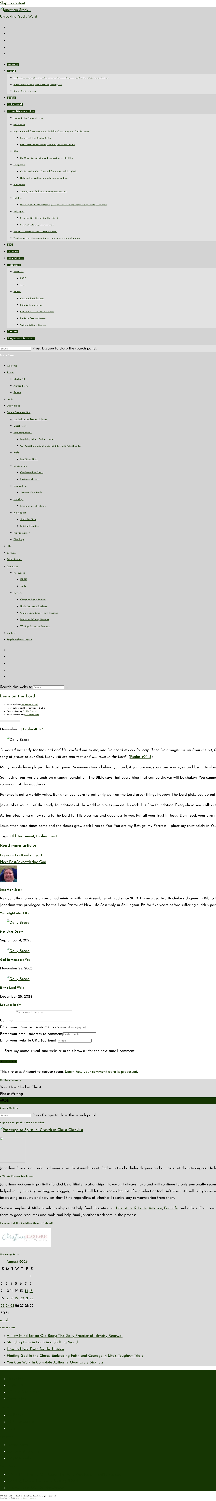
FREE (23, 579)
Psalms (42, 836)
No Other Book (29, 459)
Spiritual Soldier (29, 526)
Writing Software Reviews (35, 626)
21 (26, 1298)
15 (31, 1291)
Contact (11, 633)
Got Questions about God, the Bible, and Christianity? (50, 446)
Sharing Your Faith (31, 493)
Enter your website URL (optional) (29, 1041)
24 (8, 1306)
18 (12, 1298)
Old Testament (22, 836)
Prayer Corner (22, 533)
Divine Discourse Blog (19, 412)
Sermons (11, 553)
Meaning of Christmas (33, 506)
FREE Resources (20, 1422)
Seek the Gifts (28, 519)
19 (16, 1298)
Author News (21, 386)
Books (10, 399)
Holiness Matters (29, 479)
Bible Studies (14, 559)
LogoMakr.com (29, 1498)
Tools (23, 586)
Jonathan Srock (29, 705)
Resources (12, 566)
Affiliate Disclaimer (23, 1392)
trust (53, 836)
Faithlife (171, 1208)
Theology (19, 539)
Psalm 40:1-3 (33, 729)
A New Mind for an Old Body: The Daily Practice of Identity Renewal (65, 1336)
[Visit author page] (8, 881)
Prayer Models (19, 1458)
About (10, 372)
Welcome (12, 366)
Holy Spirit (20, 513)
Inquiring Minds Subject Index (37, 439)
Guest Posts (20, 426)
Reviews (18, 593)
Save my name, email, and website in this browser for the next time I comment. (70, 1051)
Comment (8, 1020)
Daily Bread (13, 406)
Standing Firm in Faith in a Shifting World (42, 1342)
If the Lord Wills (12, 988)
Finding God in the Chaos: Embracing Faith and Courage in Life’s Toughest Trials (75, 1356)
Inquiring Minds (23, 432)
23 (3, 1306)
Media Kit (19, 379)
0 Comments (31, 714)
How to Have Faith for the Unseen (35, 1349)
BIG (9, 546)
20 (22, 1298)
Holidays (18, 499)
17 (7, 1298)
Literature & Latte (131, 1208)
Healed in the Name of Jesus (30, 419)
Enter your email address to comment (31, 1034)
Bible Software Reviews (33, 606)
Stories (17, 392)
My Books (15, 1415)
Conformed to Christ (31, 472)
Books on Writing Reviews (34, 619)
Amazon (155, 1208)
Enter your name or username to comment (35, 1027)
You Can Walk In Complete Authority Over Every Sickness (55, 1362)
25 (12, 1306)
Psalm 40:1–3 (140, 757)
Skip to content (12, 3)
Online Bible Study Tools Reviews (39, 613)
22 (32, 1298)
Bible (16, 453)
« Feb (4, 1320)
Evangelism (20, 486)
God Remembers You (15, 960)
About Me (15, 1379)
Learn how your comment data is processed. (101, 1072)
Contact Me (16, 1399)
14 (26, 1291)
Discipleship (20, 466)
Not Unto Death (11, 932)
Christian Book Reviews (33, 600)
